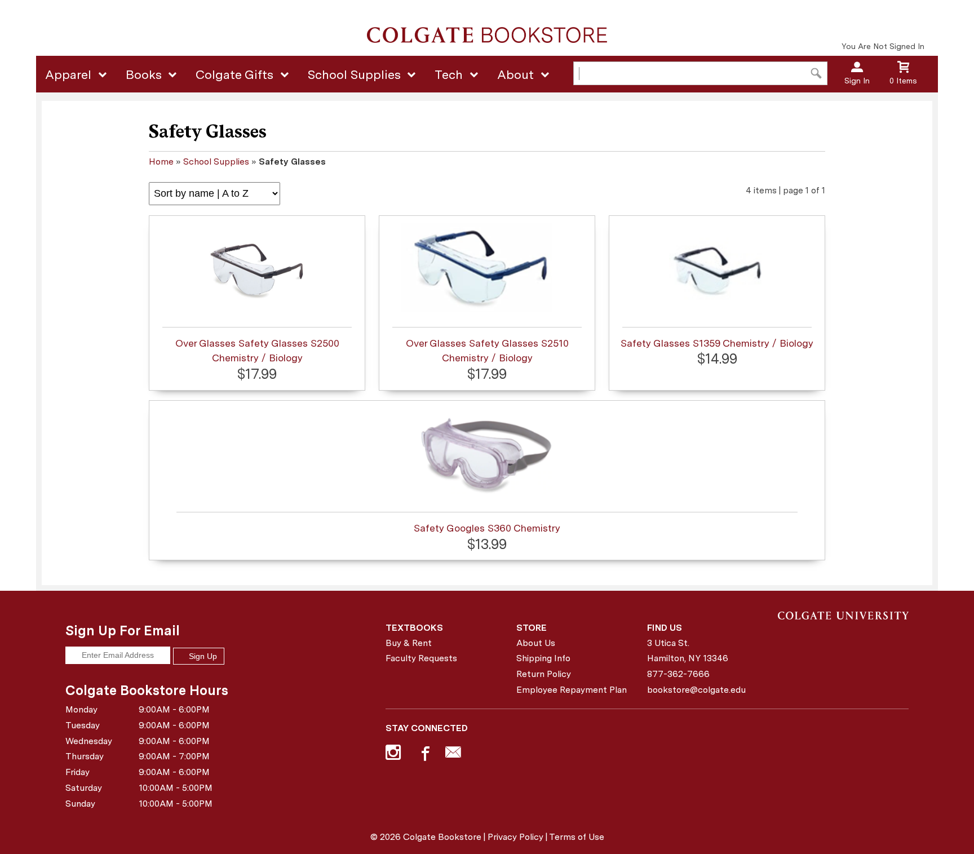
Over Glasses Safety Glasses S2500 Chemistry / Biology (257, 350)
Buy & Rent (409, 643)
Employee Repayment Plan (571, 689)
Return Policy (543, 674)
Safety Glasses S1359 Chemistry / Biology (717, 343)
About (515, 74)
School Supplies (354, 74)
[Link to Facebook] (424, 755)
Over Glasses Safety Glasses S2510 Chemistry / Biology (487, 350)
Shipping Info (543, 658)
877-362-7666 (678, 674)
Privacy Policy (515, 836)
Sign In (857, 80)
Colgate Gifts (234, 74)
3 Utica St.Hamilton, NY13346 (687, 651)
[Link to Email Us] (453, 755)
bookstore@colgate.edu (696, 689)
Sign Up (202, 656)
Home (161, 161)
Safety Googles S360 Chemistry (487, 528)
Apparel (68, 74)
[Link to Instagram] (395, 755)
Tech (449, 74)
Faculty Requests (421, 658)
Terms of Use (576, 836)
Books (144, 74)
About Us (535, 643)
